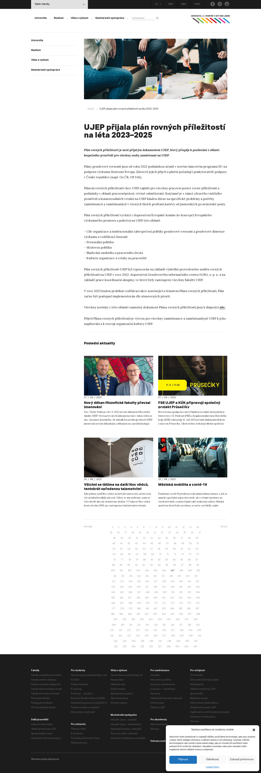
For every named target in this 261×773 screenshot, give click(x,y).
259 (177, 646)
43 (136, 543)
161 (163, 597)
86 (189, 559)
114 (139, 576)
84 (174, 559)
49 (182, 543)
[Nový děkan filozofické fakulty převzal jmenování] (118, 376)
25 (184, 532)
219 (198, 624)
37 (182, 538)
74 (190, 554)
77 (122, 559)
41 (121, 543)
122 (113, 581)
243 (124, 641)
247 (160, 641)
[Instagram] (220, 4)
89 (121, 565)
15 (111, 532)
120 (187, 576)
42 (128, 543)
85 (182, 559)
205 (169, 619)
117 (163, 576)
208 (195, 619)
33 (151, 538)
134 (122, 586)
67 (137, 554)
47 (167, 543)
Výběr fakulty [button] (42, 4)
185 (180, 608)
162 (172, 597)
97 (182, 565)
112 (122, 576)
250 (187, 641)
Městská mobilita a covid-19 (182, 484)
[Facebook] (212, 4)
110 (198, 570)
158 (138, 597)
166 (113, 603)
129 (172, 581)
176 (198, 603)
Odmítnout (212, 759)
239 (182, 635)
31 (137, 538)
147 (139, 592)
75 (197, 554)
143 (198, 586)
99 (197, 565)
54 (129, 548)
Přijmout (183, 759)
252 (116, 646)
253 (125, 646)
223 (138, 630)
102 (130, 570)
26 (192, 532)
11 (176, 527)
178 (122, 608)
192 (146, 614)
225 (155, 630)
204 (160, 619)
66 (129, 554)
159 (147, 597)
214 (155, 624)
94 (159, 565)
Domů (91, 108)
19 (140, 532)
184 (172, 608)
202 (142, 619)
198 (198, 614)
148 (147, 592)
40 (113, 543)
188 (113, 614)
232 (120, 635)
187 (197, 608)
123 (122, 581)
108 (181, 570)
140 (172, 586)
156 (121, 597)
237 (164, 635)
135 (130, 586)
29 (122, 538)
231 (111, 635)
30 (129, 538)
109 (190, 570)
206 (178, 619)
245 (142, 641)
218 (189, 624)
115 (147, 576)
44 (144, 543)
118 (171, 576)
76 (114, 559)
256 (151, 646)
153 (189, 592)
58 (159, 548)
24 (177, 532)
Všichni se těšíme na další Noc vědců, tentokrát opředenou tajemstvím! (116, 486)
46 (159, 543)
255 (142, 646)
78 (129, 559)
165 (198, 597)
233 (129, 635)
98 (190, 565)
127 (155, 581)
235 (146, 635)
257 (160, 646)
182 (155, 608)
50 (190, 543)
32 (144, 538)
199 (115, 619)
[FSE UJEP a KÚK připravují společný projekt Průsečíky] (192, 376)
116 (155, 576)
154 (198, 592)
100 (113, 570)
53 (121, 548)
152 (181, 592)
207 (187, 619)
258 (168, 646)
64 (114, 554)
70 (160, 554)
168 (130, 603)
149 (156, 592)
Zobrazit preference (242, 759)
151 (173, 592)
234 (138, 635)
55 (136, 548)
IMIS (183, 4)
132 (197, 581)
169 (139, 603)
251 (195, 641)
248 (169, 641)
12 (183, 527)
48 (175, 543)
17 (126, 532)
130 (181, 581)
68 (144, 554)
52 (114, 548)
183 (163, 608)
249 (178, 641)
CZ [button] (156, 4)
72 (175, 554)
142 (189, 586)
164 (189, 597)
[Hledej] (158, 18)
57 (151, 548)
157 (130, 597)
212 (139, 624)
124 (130, 581)
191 (138, 614)
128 (164, 581)
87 (197, 559)
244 (133, 641)
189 (121, 614)
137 (147, 586)
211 (130, 624)
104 (147, 570)
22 (162, 532)
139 (164, 586)
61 (182, 548)
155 (113, 597)
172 (164, 603)
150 (165, 592)
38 (189, 538)
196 (181, 614)
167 (122, 603)
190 (130, 614)
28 (114, 538)
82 (159, 559)
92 (143, 565)
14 (198, 527)
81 (152, 559)
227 (173, 630)
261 (195, 646)
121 (195, 576)
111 (115, 576)
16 (118, 532)
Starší (224, 526)
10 (169, 527)
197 (189, 614)
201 (133, 619)
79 (137, 559)
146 (130, 592)
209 (114, 624)
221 (120, 630)
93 (151, 565)
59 (166, 548)
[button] (254, 730)
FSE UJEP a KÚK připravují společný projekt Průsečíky (189, 404)
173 (172, 603)
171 (155, 603)
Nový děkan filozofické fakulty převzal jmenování (117, 404)
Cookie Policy (212, 767)
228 (181, 630)
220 (112, 630)
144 (113, 592)
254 (133, 646)
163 (181, 597)
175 (189, 603)
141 (181, 586)
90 (128, 565)
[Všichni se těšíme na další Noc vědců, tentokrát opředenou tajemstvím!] (118, 457)
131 (189, 581)
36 (174, 538)
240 (191, 635)
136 (138, 586)
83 (166, 559)
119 (179, 576)
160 (155, 597)
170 (147, 603)
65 (121, 554)
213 (147, 624)
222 (129, 630)
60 (174, 548)
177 (113, 608)
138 (155, 586)
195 (172, 614)
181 (147, 608)
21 (155, 532)
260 (186, 646)
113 (130, 576)
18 (133, 532)
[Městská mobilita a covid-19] (192, 457)
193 (155, 614)
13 (190, 527)
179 (130, 608)
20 (147, 532)
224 (146, 630)
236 (155, 635)
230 (199, 630)
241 (199, 635)
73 (182, 554)
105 (155, 570)
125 (139, 581)
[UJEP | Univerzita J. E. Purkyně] (210, 21)
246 (151, 641)
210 (122, 624)
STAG (197, 4)
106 (164, 570)
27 (200, 532)
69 (152, 554)
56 (144, 548)
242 (116, 641)
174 (181, 603)
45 (152, 543)
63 (197, 548)
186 (189, 608)
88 (113, 565)
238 (173, 635)
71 (168, 554)
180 (139, 608)
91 (136, 565)
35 (166, 538)
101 (121, 570)
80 (144, 559)
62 (189, 548)
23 (169, 532)
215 (164, 624)
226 (164, 630)
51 (198, 543)
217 (181, 624)
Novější (88, 526)
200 (124, 619)
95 (166, 565)
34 (159, 538)
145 (122, 592)
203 (151, 619)
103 (138, 570)
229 (190, 630)
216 (172, 624)
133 (113, 586)
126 (147, 581)
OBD (170, 4)
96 (174, 565)
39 (196, 538)
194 (164, 614)
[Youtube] (227, 4)
